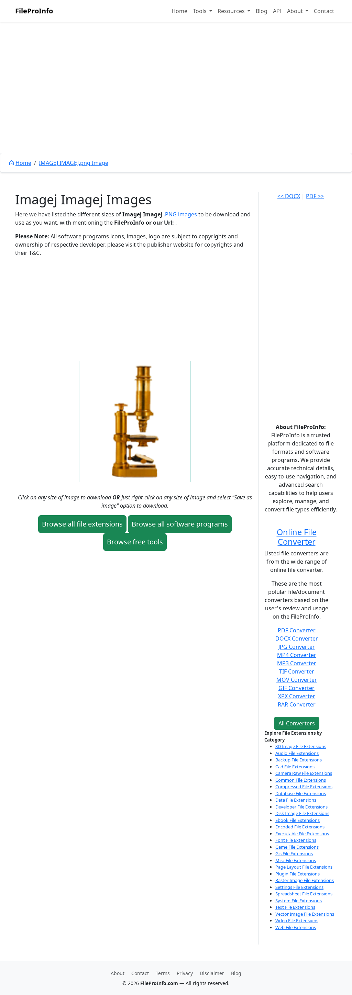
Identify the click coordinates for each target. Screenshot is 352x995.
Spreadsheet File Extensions (303, 894)
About (117, 973)
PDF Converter (297, 630)
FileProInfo (34, 10)
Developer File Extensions (301, 807)
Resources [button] (232, 11)
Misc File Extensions (295, 860)
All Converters (296, 723)
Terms (163, 973)
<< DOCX (288, 196)
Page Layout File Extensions (303, 867)
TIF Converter (296, 671)
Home (179, 11)
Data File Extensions (295, 800)
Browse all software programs (180, 524)
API (277, 11)
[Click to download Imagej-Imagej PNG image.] (135, 421)
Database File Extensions (300, 793)
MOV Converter (296, 679)
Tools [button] (200, 11)
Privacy (185, 973)
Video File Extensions (296, 920)
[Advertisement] (176, 103)
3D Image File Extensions (300, 746)
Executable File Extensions (302, 833)
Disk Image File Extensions (302, 813)
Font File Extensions (295, 840)
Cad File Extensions (295, 767)
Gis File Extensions (294, 853)
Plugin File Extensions (297, 874)
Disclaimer (212, 973)
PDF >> (315, 196)
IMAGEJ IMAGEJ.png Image (73, 163)
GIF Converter (296, 688)
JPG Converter (296, 647)
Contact (324, 11)
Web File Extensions (295, 927)
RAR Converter (297, 704)
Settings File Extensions (299, 887)
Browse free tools (135, 541)
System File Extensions (298, 900)
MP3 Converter (296, 663)
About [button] (295, 11)
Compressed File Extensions (303, 786)
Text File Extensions (295, 907)
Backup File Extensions (298, 760)
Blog (261, 11)
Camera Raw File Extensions (303, 773)
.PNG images (180, 214)
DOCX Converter (296, 638)
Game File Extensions (297, 847)
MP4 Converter (296, 655)
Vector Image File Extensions (304, 914)
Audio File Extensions (297, 753)
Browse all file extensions (82, 524)
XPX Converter (296, 696)
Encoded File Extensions (299, 827)
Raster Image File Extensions (304, 880)
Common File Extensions (300, 780)
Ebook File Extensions (297, 820)
